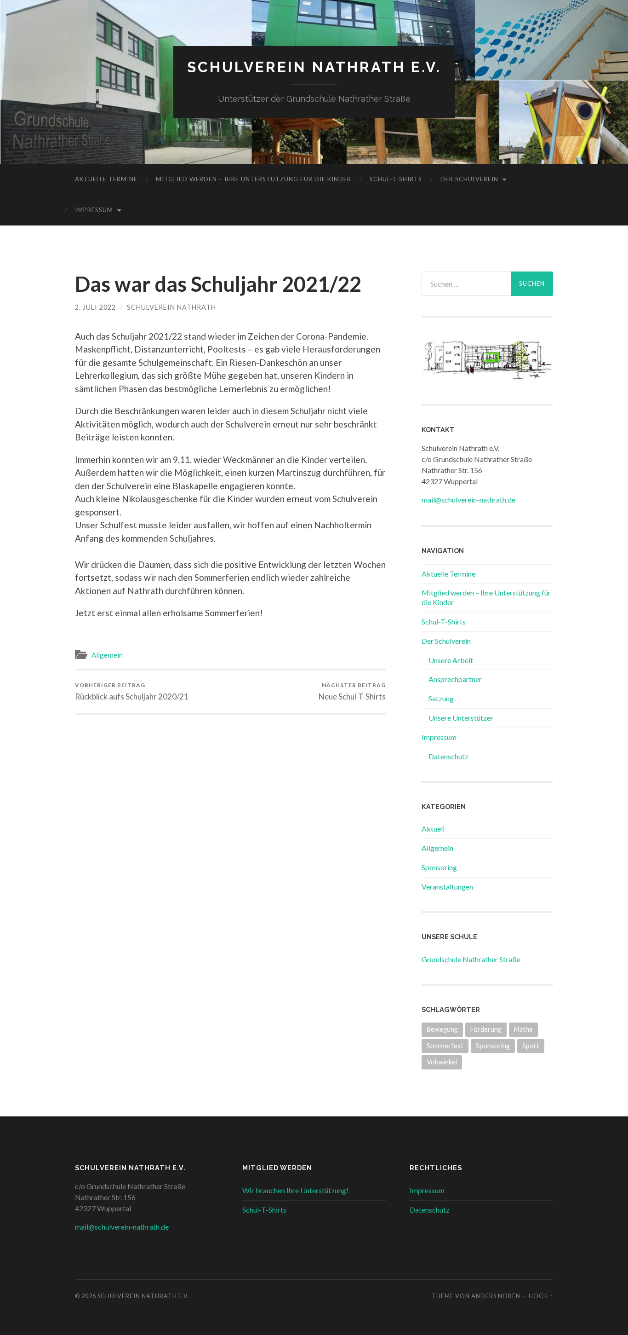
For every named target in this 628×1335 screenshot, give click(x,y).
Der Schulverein (469, 179)
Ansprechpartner (455, 679)
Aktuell (433, 828)
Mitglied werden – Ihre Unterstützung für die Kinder (253, 179)
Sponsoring (439, 867)
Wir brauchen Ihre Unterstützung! (295, 1190)
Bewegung (442, 1029)
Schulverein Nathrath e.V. (314, 66)
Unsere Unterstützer (460, 717)
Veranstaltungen (447, 886)
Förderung (486, 1029)
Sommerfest (445, 1046)
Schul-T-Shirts (396, 179)
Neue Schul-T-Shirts (352, 691)
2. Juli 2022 (95, 307)
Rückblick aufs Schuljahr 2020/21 (131, 691)
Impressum (94, 210)
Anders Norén (495, 1296)
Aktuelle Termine (106, 179)
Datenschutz (448, 756)
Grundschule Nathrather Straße (471, 959)
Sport (530, 1046)
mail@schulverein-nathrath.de (468, 499)
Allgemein (107, 655)
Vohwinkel (442, 1062)
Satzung (441, 698)
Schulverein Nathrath (171, 307)
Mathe (523, 1029)
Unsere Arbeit (450, 660)
